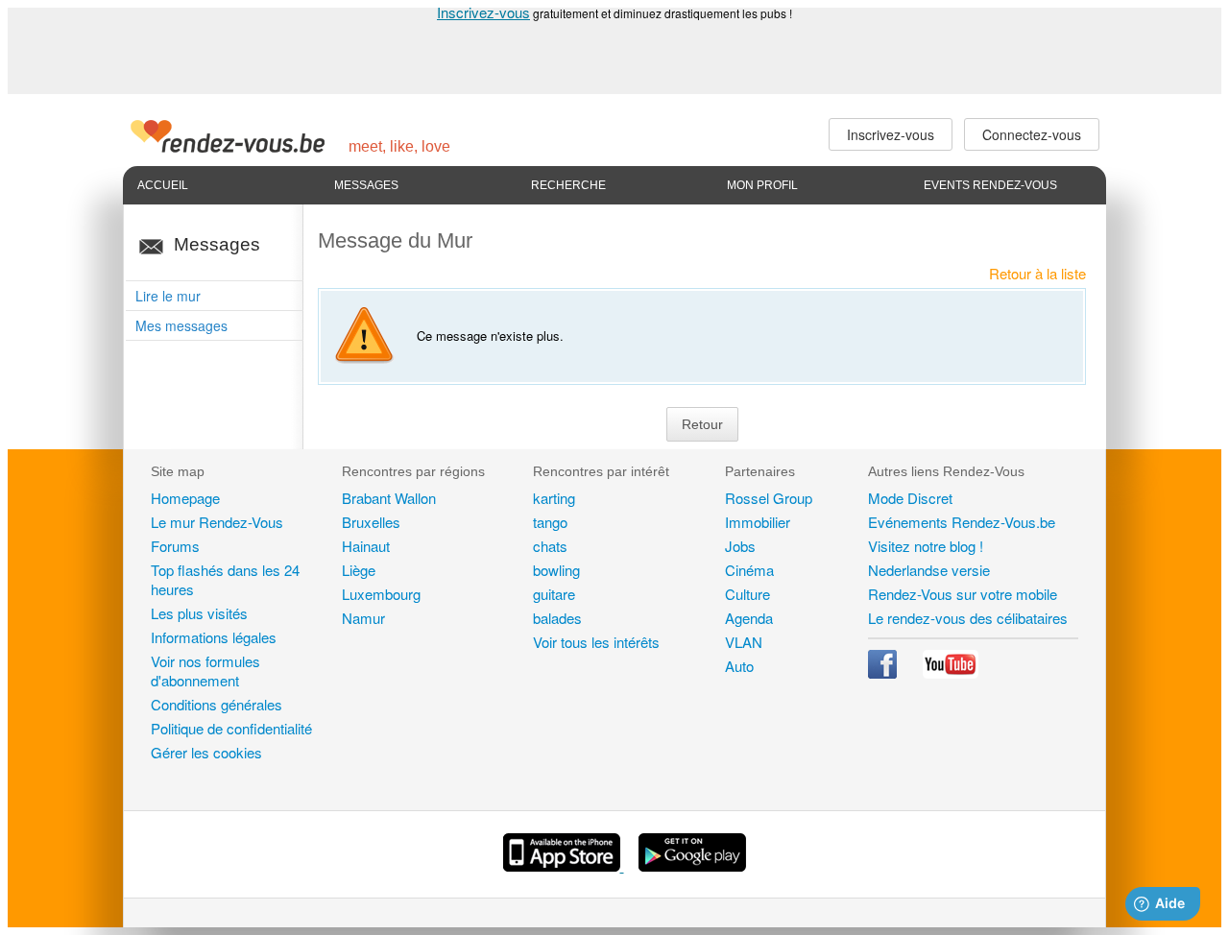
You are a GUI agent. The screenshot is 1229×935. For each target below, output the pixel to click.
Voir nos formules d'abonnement (205, 670)
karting (554, 498)
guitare (554, 594)
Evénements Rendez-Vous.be (961, 522)
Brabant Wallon (389, 498)
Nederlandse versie (929, 570)
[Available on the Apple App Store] (563, 865)
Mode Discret (910, 498)
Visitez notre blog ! (925, 546)
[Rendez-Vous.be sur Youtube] (950, 672)
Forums (175, 546)
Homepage (185, 498)
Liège (358, 570)
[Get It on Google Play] (692, 865)
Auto (739, 666)
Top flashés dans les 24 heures (225, 579)
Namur (363, 618)
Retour (702, 424)
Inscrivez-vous (483, 12)
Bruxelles (371, 522)
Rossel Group (768, 498)
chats (550, 546)
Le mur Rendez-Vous (217, 522)
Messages (366, 185)
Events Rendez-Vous (990, 185)
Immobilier (757, 522)
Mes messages (181, 325)
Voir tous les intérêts (596, 642)
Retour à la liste (1037, 273)
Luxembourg (381, 594)
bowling (556, 570)
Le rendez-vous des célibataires (968, 618)
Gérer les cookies (206, 752)
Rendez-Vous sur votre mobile (962, 594)
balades (557, 618)
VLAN (743, 642)
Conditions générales (216, 704)
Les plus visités (199, 613)
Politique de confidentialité (231, 728)
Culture (747, 594)
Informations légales (214, 637)
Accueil (162, 185)
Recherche (568, 185)
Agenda (749, 618)
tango (550, 522)
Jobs (740, 546)
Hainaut (366, 546)
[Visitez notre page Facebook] (884, 672)
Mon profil (762, 185)
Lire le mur (168, 295)
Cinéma (749, 570)
